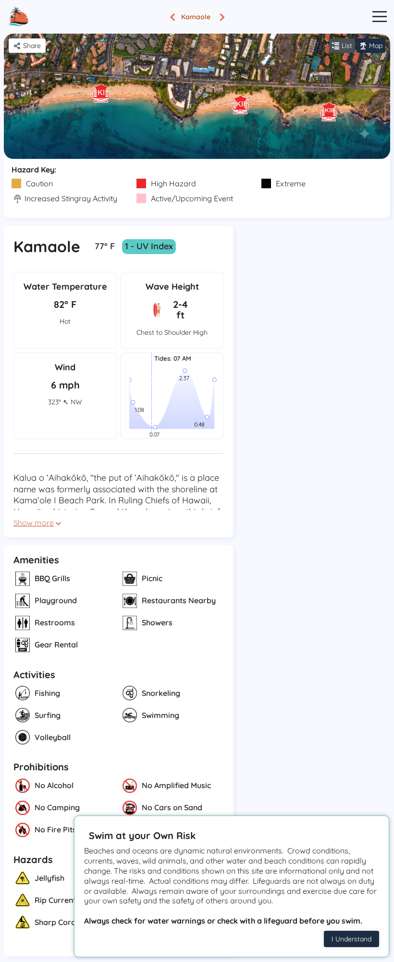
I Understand (351, 939)
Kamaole (195, 16)
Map (375, 45)
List (347, 45)
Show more (33, 522)
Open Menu (379, 17)
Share (32, 45)
